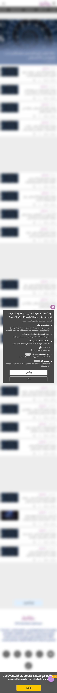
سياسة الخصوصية (15, 679)
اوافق (28, 687)
